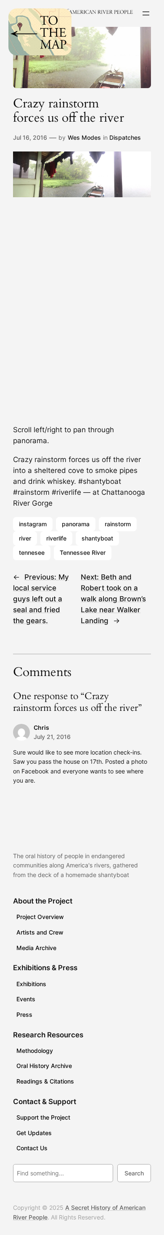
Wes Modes (84, 137)
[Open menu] (146, 13)
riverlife (56, 538)
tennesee (32, 552)
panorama (76, 523)
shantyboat (97, 538)
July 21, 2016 (52, 736)
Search (134, 1173)
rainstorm (118, 523)
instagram (33, 523)
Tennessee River (83, 552)
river (25, 538)
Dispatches (125, 137)
